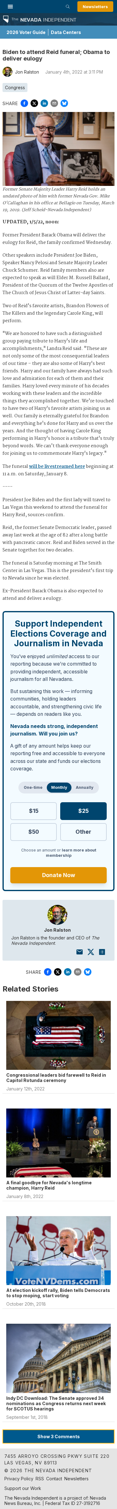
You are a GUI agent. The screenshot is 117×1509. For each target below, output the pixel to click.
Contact (54, 1478)
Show (58, 1436)
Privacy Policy (18, 1478)
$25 (83, 811)
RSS (40, 1478)
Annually (84, 787)
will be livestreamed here (57, 466)
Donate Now (58, 875)
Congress (15, 87)
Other (83, 831)
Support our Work (22, 1488)
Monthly (59, 787)
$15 (33, 811)
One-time (33, 787)
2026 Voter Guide (26, 32)
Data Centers (66, 32)
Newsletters (95, 6)
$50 (33, 831)
